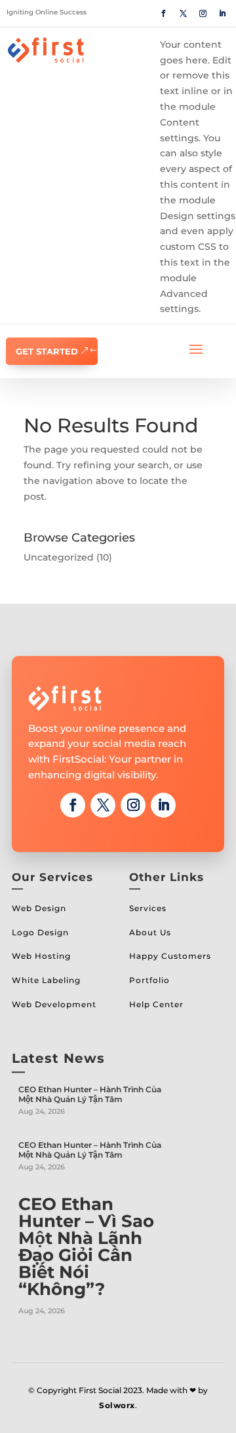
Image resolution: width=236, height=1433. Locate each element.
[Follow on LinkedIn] (222, 14)
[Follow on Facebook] (163, 14)
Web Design (39, 908)
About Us (150, 932)
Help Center (156, 1004)
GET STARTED (47, 351)
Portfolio (149, 980)
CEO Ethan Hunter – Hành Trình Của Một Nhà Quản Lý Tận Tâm (89, 1094)
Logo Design (40, 932)
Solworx (117, 1405)
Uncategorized (59, 557)
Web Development (54, 1004)
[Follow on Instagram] (202, 14)
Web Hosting (41, 956)
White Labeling (46, 980)
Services (148, 908)
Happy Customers (170, 956)
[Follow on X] (183, 14)
